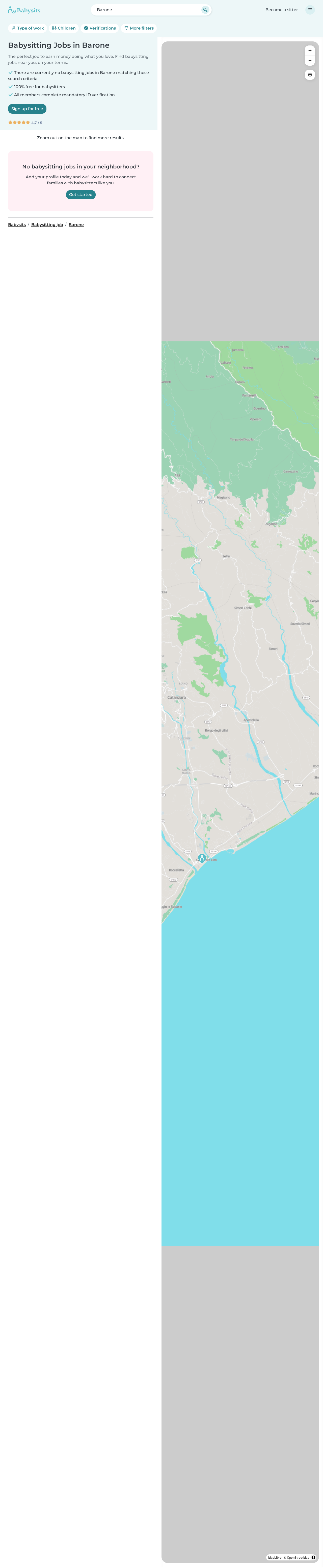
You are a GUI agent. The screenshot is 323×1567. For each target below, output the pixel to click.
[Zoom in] (310, 50)
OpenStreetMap (298, 1557)
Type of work (30, 28)
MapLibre (275, 1557)
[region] (240, 802)
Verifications (102, 28)
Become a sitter (281, 9)
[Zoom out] (310, 61)
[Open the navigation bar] (310, 10)
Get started (81, 194)
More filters (141, 28)
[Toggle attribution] (313, 1557)
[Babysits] (24, 10)
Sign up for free (27, 108)
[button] (202, 859)
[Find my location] (310, 75)
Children (66, 28)
